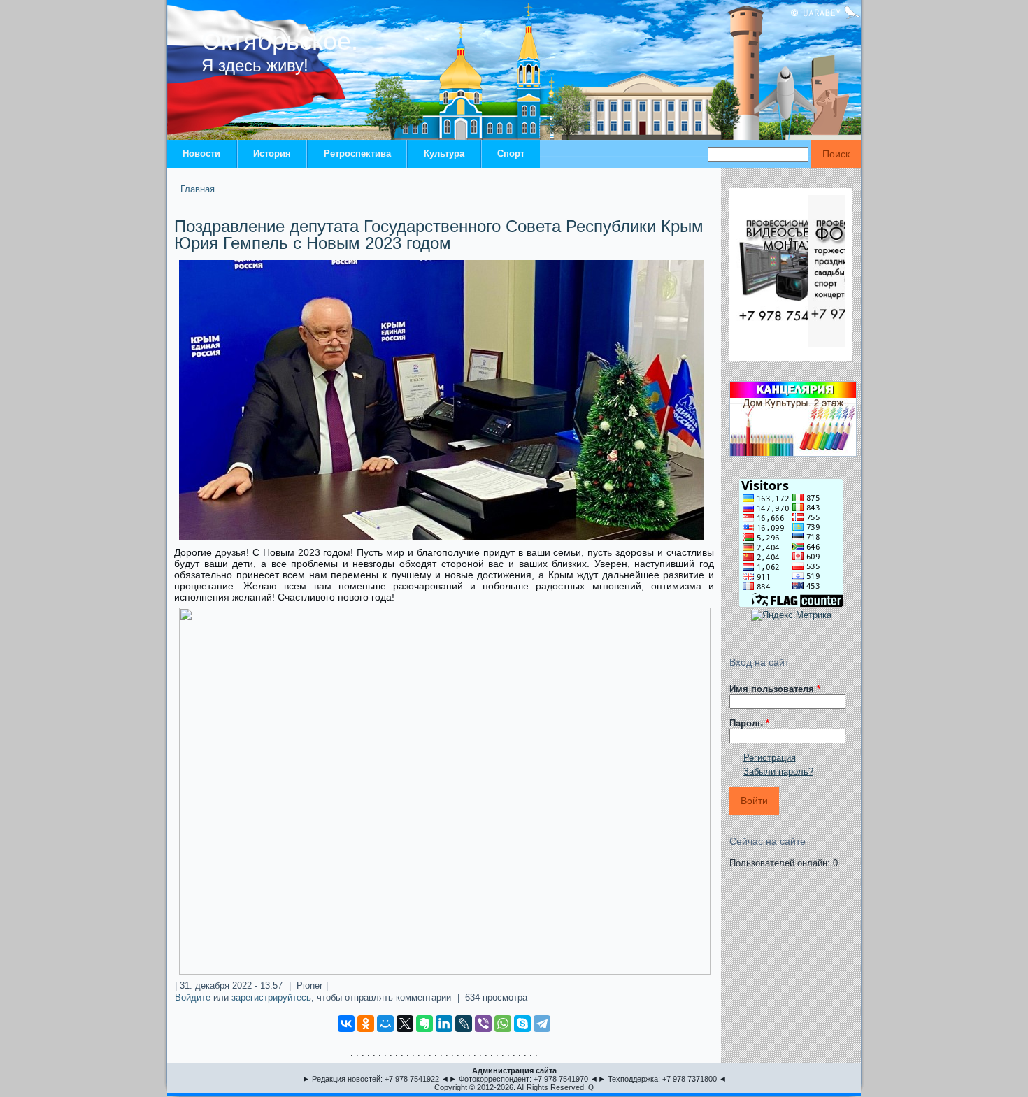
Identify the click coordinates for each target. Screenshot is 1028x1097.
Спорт (510, 153)
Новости (201, 153)
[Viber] (483, 1023)
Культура (444, 153)
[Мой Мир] (385, 1023)
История (272, 153)
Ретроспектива (357, 153)
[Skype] (522, 1023)
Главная (197, 189)
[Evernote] (424, 1023)
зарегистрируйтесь (271, 997)
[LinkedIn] (444, 1023)
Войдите (192, 997)
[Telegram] (542, 1023)
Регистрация (769, 757)
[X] (405, 1023)
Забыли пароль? (778, 771)
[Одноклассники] (365, 1023)
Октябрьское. (279, 41)
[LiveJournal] (463, 1023)
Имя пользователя (774, 689)
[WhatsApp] (502, 1023)
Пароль (749, 723)
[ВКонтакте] (346, 1023)
